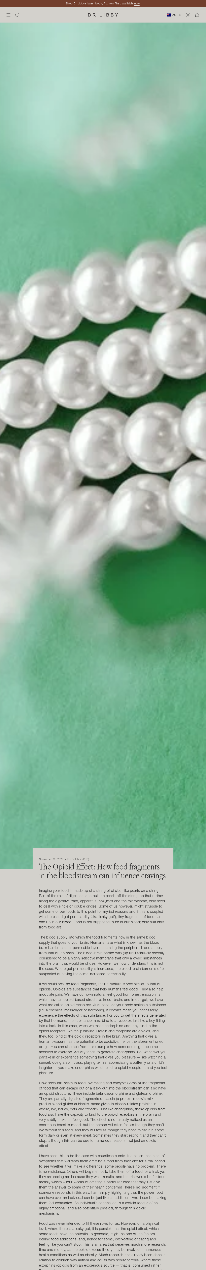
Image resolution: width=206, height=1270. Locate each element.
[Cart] (197, 15)
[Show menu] (8, 15)
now (137, 3)
